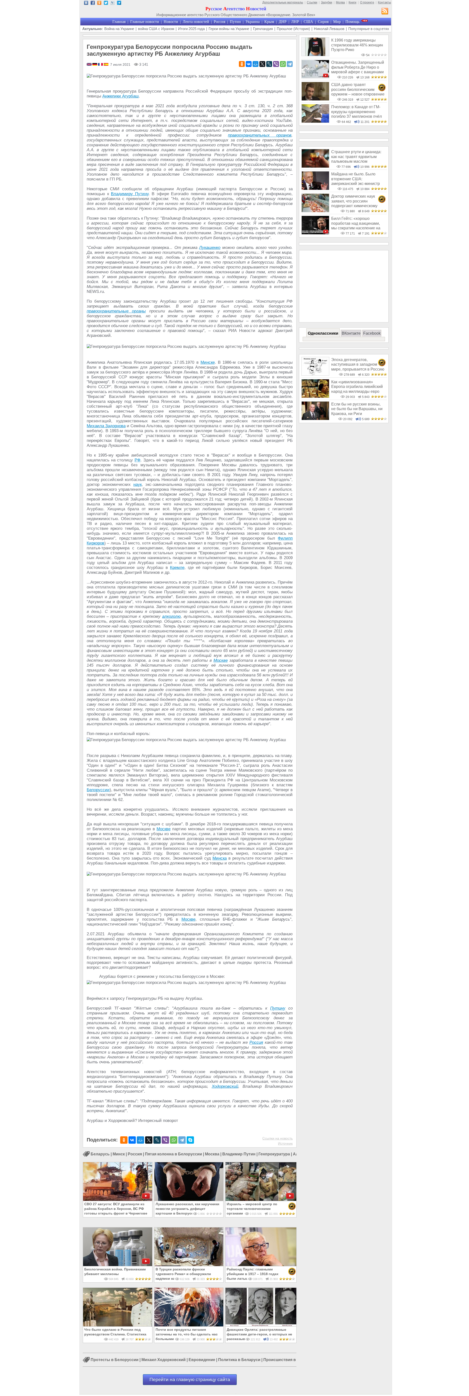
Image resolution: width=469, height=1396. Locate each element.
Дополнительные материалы (282, 2)
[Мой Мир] (255, 64)
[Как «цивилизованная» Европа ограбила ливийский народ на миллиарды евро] (315, 396)
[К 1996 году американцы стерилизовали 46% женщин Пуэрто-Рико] (315, 55)
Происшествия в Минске (287, 1360)
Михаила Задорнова (106, 426)
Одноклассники (323, 333)
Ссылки (312, 2)
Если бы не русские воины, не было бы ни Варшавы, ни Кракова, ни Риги (357, 409)
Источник (285, 1143)
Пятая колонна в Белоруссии (173, 1154)
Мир (337, 22)
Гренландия (263, 29)
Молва (340, 2)
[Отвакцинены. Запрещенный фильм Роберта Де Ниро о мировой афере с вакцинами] (315, 77)
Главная (119, 22)
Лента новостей (196, 22)
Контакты (384, 2)
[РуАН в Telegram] (119, 3)
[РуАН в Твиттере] (106, 3)
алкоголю (171, 616)
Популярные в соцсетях (368, 29)
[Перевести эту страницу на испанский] (106, 64)
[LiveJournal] (269, 64)
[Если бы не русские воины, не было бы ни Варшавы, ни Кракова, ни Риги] (315, 419)
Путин (235, 22)
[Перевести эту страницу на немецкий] (95, 64)
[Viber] (276, 64)
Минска (220, 858)
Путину (277, 1008)
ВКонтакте (351, 333)
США (308, 22)
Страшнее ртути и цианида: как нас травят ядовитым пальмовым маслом (356, 156)
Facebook (372, 333)
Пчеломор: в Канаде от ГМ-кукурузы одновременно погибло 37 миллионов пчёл (356, 111)
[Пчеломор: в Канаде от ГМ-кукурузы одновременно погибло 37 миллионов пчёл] (315, 121)
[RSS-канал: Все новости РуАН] (385, 12)
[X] (262, 64)
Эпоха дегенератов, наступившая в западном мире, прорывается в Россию (357, 364)
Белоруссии (98, 790)
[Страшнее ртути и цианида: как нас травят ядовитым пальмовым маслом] (315, 166)
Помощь (352, 22)
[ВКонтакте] (249, 64)
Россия (219, 22)
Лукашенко (209, 247)
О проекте (367, 2)
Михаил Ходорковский (163, 1360)
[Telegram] (290, 64)
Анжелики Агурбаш (120, 96)
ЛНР (295, 22)
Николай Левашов (329, 29)
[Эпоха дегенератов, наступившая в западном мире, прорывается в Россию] (315, 374)
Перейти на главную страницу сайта (189, 1379)
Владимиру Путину (130, 194)
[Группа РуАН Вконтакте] (86, 3)
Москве (220, 660)
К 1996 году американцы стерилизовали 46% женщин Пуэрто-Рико (357, 45)
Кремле (177, 567)
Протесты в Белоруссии (115, 1360)
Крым (269, 22)
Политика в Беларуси (239, 1360)
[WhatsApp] (283, 64)
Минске (208, 362)
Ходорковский (225, 1086)
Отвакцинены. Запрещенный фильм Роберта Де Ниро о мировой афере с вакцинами (357, 67)
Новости (171, 22)
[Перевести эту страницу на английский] (89, 64)
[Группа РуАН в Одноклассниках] (99, 3)
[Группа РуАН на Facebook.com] (93, 3)
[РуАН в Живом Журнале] (112, 3)
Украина (252, 22)
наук (137, 484)
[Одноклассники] (242, 64)
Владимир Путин (239, 1154)
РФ (137, 460)
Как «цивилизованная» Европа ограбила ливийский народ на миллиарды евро (357, 387)
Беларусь (100, 1154)
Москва (212, 1154)
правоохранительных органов (259, 135)
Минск (119, 1154)
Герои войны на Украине (229, 29)
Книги (352, 2)
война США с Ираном (156, 29)
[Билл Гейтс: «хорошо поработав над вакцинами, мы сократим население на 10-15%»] (315, 233)
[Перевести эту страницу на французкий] (101, 64)
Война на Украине (119, 29)
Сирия (323, 22)
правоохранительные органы (116, 311)
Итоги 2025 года (191, 29)
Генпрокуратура (274, 1154)
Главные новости (144, 22)
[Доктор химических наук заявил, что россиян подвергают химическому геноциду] (315, 211)
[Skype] (190, 1140)
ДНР (283, 22)
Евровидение (202, 1360)
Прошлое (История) (293, 29)
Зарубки (326, 2)
